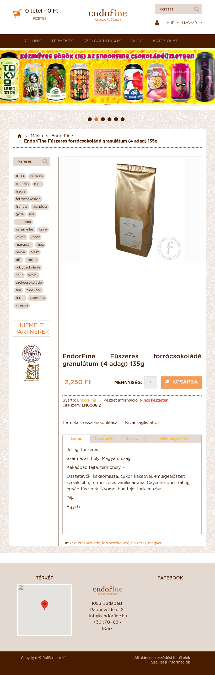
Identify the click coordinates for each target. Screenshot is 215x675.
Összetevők (104, 439)
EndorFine (62, 136)
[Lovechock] (31, 372)
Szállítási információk (170, 662)
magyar (155, 543)
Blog (137, 41)
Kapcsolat (165, 41)
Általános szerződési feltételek (162, 658)
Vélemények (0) (173, 439)
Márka (37, 136)
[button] (44, 605)
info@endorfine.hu (107, 616)
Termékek (62, 41)
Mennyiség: (128, 383)
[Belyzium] (31, 354)
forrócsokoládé (115, 543)
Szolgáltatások (102, 41)
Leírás (76, 439)
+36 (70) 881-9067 (107, 625)
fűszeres (138, 543)
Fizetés (39, 18)
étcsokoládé (89, 543)
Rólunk (32, 41)
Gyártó (132, 439)
